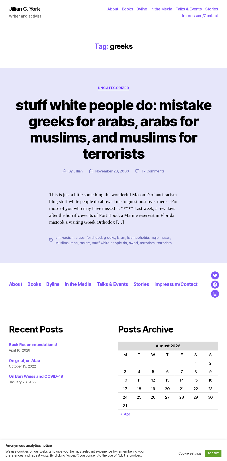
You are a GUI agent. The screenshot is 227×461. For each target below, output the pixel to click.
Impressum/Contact (200, 15)
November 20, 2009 (112, 171)
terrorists (164, 243)
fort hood (94, 237)
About (112, 9)
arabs (80, 237)
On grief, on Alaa (24, 360)
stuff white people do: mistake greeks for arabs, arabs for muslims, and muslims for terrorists (113, 129)
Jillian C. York (24, 9)
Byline (142, 9)
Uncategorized (113, 88)
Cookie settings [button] (190, 453)
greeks (109, 237)
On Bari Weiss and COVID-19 (36, 376)
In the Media (161, 9)
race (74, 243)
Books (127, 9)
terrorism (147, 243)
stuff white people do (109, 243)
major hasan (160, 237)
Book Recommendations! (33, 344)
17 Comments (153, 171)
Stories (211, 9)
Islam (121, 237)
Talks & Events (189, 9)
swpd (133, 243)
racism (85, 243)
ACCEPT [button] (213, 453)
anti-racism (64, 237)
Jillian (78, 171)
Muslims (61, 243)
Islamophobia (138, 237)
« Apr (125, 414)
